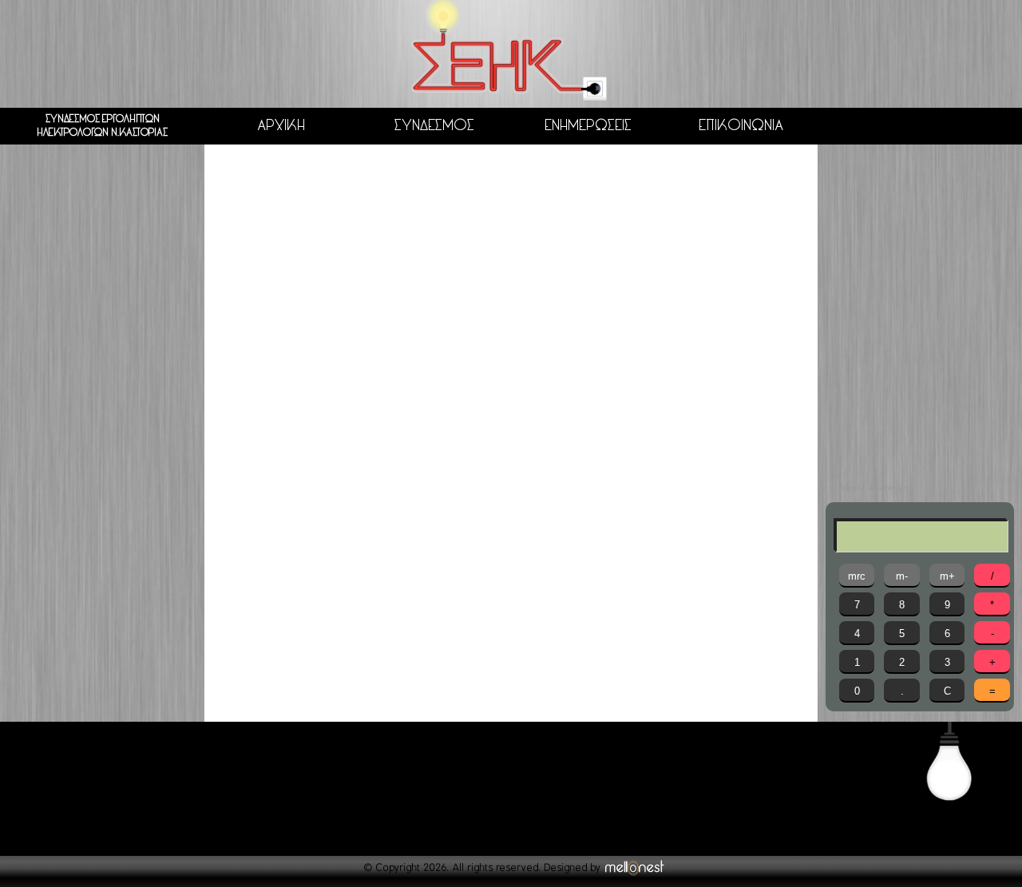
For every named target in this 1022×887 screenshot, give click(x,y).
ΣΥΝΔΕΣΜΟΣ (434, 125)
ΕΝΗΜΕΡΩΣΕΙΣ (588, 125)
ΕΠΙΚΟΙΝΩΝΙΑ (741, 125)
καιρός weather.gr (874, 488)
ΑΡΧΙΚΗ (281, 125)
